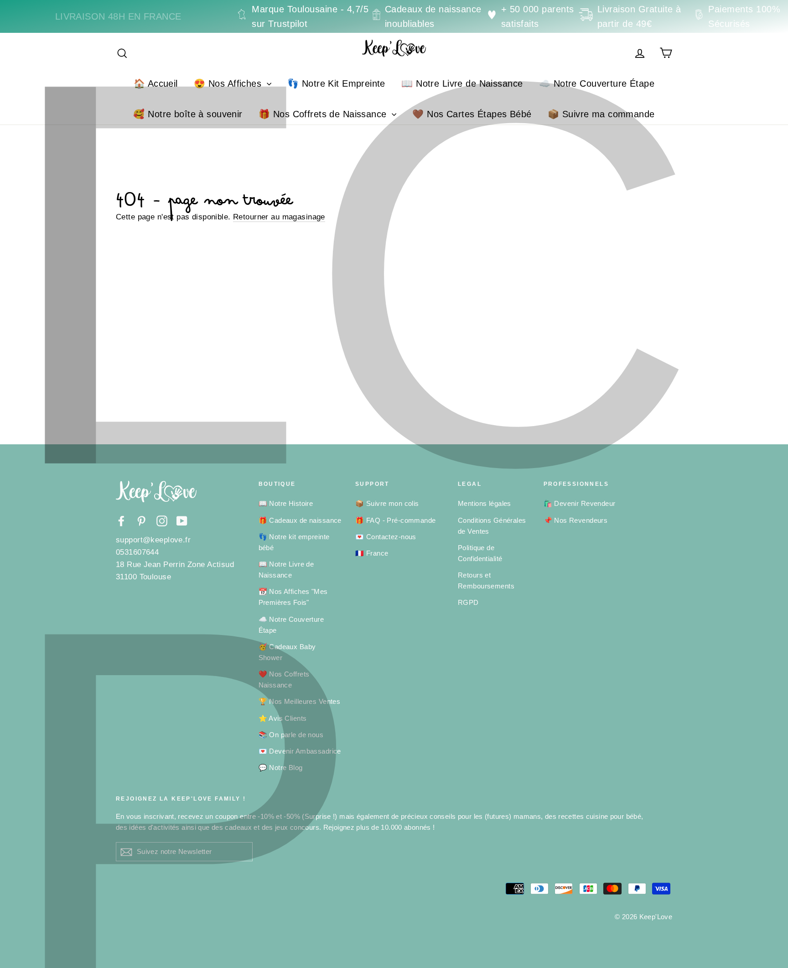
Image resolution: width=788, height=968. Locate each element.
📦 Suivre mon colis (387, 503)
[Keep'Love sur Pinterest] (141, 521)
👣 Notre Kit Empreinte (336, 83)
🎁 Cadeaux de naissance (300, 520)
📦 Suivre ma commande (601, 114)
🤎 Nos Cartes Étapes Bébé (471, 114)
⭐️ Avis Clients (283, 718)
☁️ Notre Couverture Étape (596, 83)
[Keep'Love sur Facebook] (121, 521)
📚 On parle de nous (291, 735)
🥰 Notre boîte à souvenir (187, 114)
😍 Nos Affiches (229, 83)
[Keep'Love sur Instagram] (161, 521)
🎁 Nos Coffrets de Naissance (324, 114)
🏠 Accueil (156, 83)
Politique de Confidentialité (480, 553)
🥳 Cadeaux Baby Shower (287, 652)
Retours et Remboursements (486, 580)
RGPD (468, 602)
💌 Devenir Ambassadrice (300, 751)
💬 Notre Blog (281, 767)
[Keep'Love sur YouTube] (181, 521)
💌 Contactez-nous (385, 537)
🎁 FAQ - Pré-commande (395, 520)
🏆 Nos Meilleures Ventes (300, 701)
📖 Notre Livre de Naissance (462, 83)
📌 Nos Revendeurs (576, 520)
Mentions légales (484, 503)
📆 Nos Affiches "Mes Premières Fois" (293, 597)
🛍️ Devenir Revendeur (580, 503)
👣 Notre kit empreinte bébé (294, 542)
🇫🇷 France (371, 553)
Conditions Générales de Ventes (492, 525)
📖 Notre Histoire (286, 503)
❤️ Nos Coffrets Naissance (284, 679)
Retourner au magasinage (279, 217)
